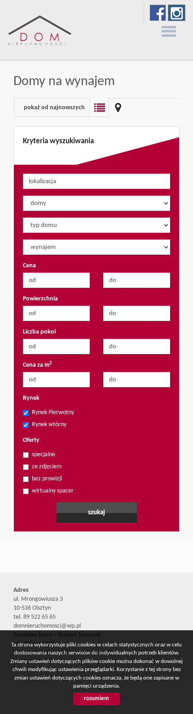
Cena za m (37, 364)
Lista (99, 107)
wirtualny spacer (53, 490)
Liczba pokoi (39, 332)
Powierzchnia (40, 298)
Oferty (31, 440)
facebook (157, 12)
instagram (176, 12)
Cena (29, 265)
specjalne (43, 454)
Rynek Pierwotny (53, 412)
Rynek (31, 398)
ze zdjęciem (46, 466)
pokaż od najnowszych (54, 107)
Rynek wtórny (49, 424)
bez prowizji (47, 478)
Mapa (118, 107)
